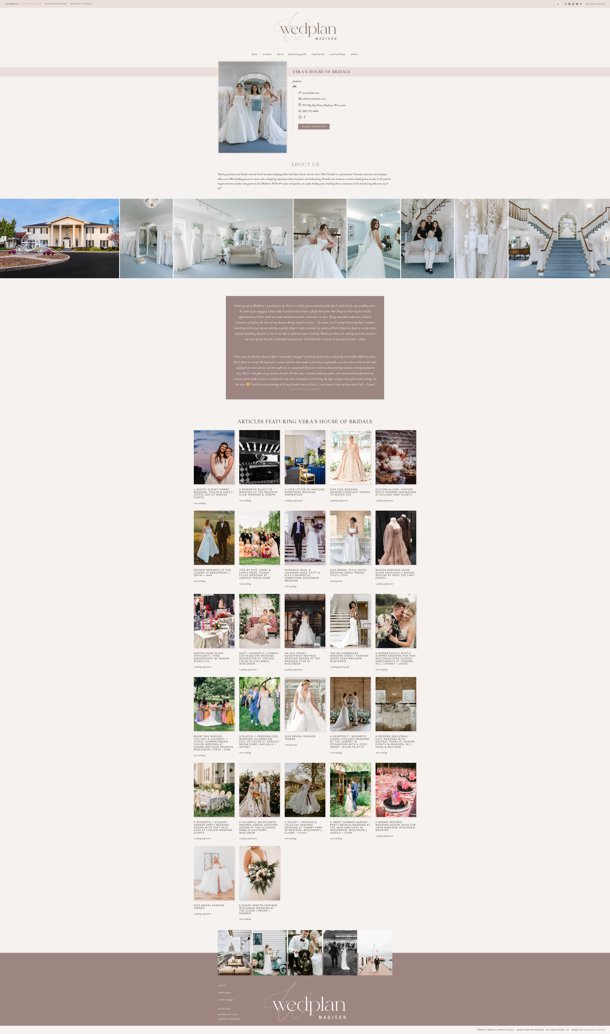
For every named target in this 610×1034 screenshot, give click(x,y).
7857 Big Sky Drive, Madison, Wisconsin (324, 105)
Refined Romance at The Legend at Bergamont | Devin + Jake (212, 573)
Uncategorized (336, 581)
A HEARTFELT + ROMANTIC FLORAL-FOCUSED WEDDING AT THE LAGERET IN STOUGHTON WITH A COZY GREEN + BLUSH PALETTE (349, 741)
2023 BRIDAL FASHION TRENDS (209, 906)
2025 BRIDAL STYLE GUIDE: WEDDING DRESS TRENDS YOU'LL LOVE (348, 573)
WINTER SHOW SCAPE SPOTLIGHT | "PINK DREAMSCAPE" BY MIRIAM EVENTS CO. (211, 657)
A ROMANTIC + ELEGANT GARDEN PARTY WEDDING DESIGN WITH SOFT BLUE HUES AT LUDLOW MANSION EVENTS (213, 827)
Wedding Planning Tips (339, 667)
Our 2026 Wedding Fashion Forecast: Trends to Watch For (350, 492)
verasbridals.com (310, 93)
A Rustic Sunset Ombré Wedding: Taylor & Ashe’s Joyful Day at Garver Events (213, 493)
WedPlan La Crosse (81, 3)
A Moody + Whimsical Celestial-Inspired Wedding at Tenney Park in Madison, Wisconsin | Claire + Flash (303, 827)
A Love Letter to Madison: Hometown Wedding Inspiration (305, 492)
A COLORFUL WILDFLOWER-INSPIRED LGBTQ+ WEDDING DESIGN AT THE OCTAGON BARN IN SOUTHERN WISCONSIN (258, 827)
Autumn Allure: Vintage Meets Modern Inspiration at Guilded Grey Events (396, 492)
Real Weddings (200, 504)
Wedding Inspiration (293, 501)
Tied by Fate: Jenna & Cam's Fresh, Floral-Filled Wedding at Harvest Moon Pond (255, 574)
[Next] (606, 238)
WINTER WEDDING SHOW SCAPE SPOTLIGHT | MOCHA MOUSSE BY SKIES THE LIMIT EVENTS (395, 574)
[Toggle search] (558, 4)
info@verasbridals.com (314, 99)
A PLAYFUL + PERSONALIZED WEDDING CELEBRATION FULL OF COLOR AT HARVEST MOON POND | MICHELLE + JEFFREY (259, 741)
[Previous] (4, 238)
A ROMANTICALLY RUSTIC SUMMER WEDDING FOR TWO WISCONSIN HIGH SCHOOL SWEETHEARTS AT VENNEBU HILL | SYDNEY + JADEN (396, 658)
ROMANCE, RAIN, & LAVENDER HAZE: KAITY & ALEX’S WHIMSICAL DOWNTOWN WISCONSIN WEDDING (302, 575)
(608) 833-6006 (309, 111)
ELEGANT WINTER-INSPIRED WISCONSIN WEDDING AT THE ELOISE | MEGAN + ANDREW (258, 909)
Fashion (297, 82)
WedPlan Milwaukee (56, 3)
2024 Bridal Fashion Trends (300, 737)
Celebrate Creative (594, 1029)
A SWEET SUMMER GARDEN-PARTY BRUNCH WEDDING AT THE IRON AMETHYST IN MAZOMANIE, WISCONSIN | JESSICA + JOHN (350, 827)
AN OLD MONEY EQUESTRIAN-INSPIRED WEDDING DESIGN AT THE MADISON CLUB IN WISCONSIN (302, 658)
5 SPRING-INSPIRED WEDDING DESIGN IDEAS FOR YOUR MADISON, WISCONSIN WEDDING (396, 826)
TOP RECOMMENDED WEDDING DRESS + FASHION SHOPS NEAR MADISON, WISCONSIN (349, 657)
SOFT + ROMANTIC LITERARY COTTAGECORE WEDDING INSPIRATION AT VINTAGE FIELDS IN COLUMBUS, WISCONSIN (259, 658)
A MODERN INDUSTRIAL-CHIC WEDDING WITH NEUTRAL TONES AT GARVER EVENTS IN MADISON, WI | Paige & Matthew (395, 741)
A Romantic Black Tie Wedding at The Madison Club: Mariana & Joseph (258, 492)
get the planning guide (595, 4)
